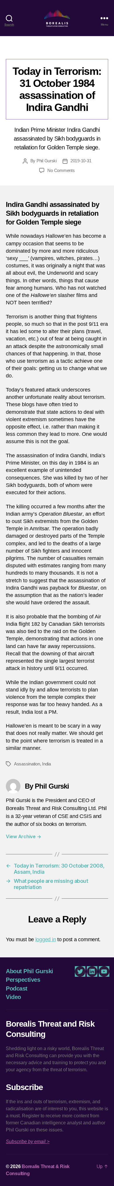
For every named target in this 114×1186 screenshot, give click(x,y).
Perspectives (57, 50)
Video (13, 997)
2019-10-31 (80, 160)
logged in (45, 939)
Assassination (27, 763)
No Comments (61, 170)
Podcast (16, 988)
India (46, 763)
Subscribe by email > (27, 1141)
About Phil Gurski (29, 971)
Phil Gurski (47, 160)
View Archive (23, 836)
